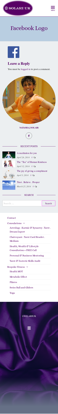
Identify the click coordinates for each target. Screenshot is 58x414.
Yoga (12, 292)
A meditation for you (27, 153)
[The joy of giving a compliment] (8, 174)
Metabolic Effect (18, 276)
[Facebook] (29, 135)
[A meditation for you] (8, 154)
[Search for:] (29, 203)
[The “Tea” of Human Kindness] (8, 163)
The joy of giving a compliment (32, 170)
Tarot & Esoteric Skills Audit (25, 260)
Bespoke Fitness (16, 266)
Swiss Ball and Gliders (21, 287)
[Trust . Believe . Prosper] (8, 184)
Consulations (14, 223)
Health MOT (16, 271)
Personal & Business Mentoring (27, 255)
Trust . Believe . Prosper (28, 182)
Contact (11, 217)
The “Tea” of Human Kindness (32, 161)
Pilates (13, 282)
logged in (25, 69)
